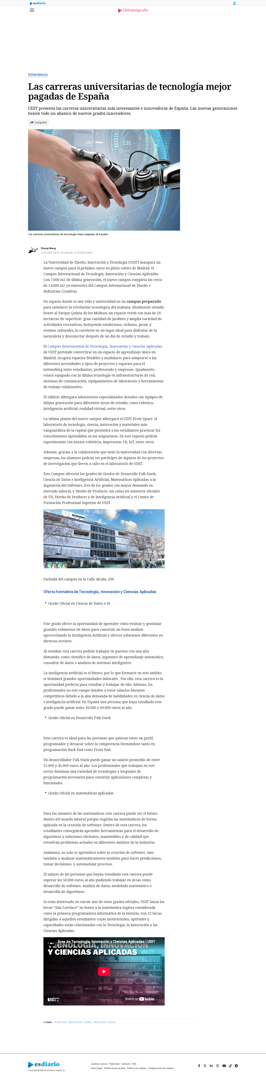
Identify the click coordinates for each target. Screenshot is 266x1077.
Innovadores (75, 1022)
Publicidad (114, 1064)
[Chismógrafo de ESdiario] (133, 10)
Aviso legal (96, 1068)
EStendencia (38, 74)
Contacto (125, 1064)
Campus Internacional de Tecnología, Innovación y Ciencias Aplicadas (105, 346)
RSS (134, 1064)
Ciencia (112, 1022)
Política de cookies (136, 1068)
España (88, 1022)
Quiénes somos (99, 1064)
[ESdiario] (38, 4)
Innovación (100, 1022)
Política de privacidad (114, 1068)
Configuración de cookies (161, 1068)
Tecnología (60, 1022)
